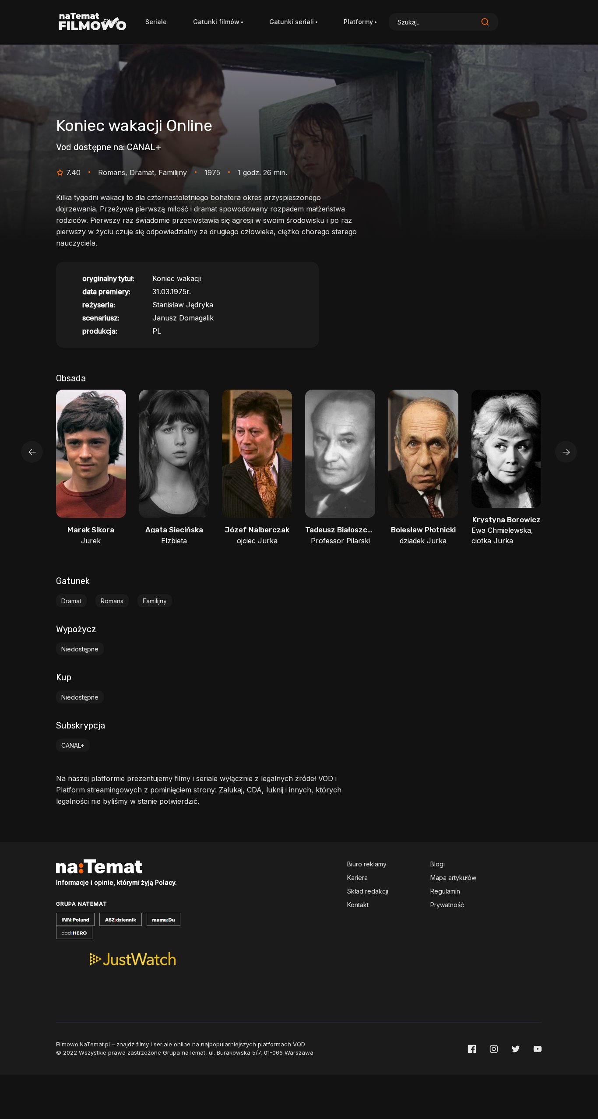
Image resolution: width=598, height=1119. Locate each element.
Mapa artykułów (453, 877)
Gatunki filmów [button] (216, 21)
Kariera (357, 877)
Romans (112, 601)
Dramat (71, 601)
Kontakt (358, 904)
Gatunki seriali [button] (291, 21)
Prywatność (447, 904)
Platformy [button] (358, 21)
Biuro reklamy (367, 864)
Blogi (437, 864)
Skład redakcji (367, 891)
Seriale (156, 21)
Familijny (155, 601)
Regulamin (445, 891)
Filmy (111, 21)
